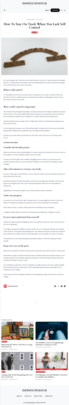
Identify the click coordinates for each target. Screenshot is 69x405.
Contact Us (27, 396)
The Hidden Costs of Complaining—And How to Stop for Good (50, 343)
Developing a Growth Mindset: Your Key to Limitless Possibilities (52, 376)
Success (4, 341)
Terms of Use (48, 396)
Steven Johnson (47, 379)
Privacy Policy (38, 396)
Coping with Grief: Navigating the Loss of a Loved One (17, 376)
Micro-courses (40, 372)
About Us (19, 396)
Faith (3, 372)
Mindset (34, 32)
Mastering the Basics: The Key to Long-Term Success (17, 345)
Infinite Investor (34, 3)
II (5, 287)
